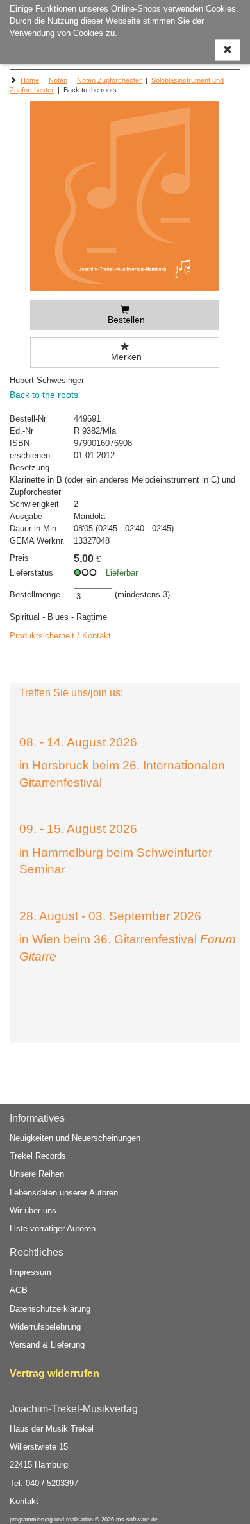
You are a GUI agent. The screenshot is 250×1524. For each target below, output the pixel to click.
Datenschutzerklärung (50, 1309)
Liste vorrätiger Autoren (53, 1228)
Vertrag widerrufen (54, 1373)
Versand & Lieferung (47, 1344)
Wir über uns (33, 1210)
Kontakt (24, 1501)
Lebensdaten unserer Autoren (64, 1192)
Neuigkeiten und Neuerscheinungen (75, 1138)
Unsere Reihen (37, 1174)
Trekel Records (38, 1156)
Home (30, 80)
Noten (58, 80)
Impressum (30, 1272)
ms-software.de (137, 1519)
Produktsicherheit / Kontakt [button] (60, 635)
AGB (19, 1290)
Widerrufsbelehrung (45, 1326)
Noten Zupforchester (109, 80)
